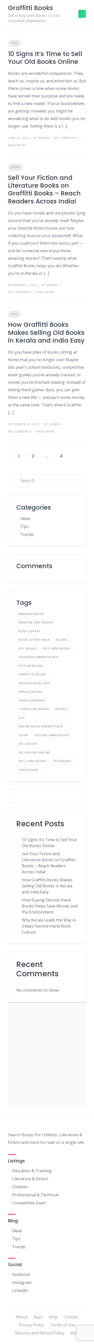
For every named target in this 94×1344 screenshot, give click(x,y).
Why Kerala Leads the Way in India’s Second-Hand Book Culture (49, 926)
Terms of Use (62, 1325)
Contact (71, 1317)
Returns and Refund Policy (39, 1333)
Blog (74, 1333)
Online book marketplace (41, 726)
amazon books (31, 614)
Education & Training (32, 1170)
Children (20, 1187)
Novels (61, 709)
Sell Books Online (34, 752)
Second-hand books (52, 735)
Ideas (15, 167)
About (21, 1317)
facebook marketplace (38, 657)
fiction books (31, 666)
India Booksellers (34, 683)
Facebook (21, 1274)
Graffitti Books (32, 674)
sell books (28, 743)
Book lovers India (34, 639)
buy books (28, 648)
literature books (34, 709)
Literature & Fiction (30, 1178)
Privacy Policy (31, 1325)
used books (28, 770)
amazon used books (36, 622)
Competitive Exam (29, 1203)
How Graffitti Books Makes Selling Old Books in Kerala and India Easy (46, 332)
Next (75, 456)
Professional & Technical (35, 1195)
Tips (14, 43)
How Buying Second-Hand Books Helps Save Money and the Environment (49, 906)
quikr (23, 735)
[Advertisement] (47, 1054)
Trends (27, 534)
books (61, 639)
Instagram (22, 1282)
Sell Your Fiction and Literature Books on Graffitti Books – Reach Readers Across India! (44, 189)
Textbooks (62, 761)
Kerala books (30, 691)
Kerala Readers (32, 700)
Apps (38, 1317)
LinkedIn (20, 1290)
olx (22, 718)
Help (53, 1317)
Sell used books (32, 761)
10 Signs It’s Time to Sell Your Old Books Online (45, 57)
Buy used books (56, 648)
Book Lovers (29, 631)
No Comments (66, 138)
